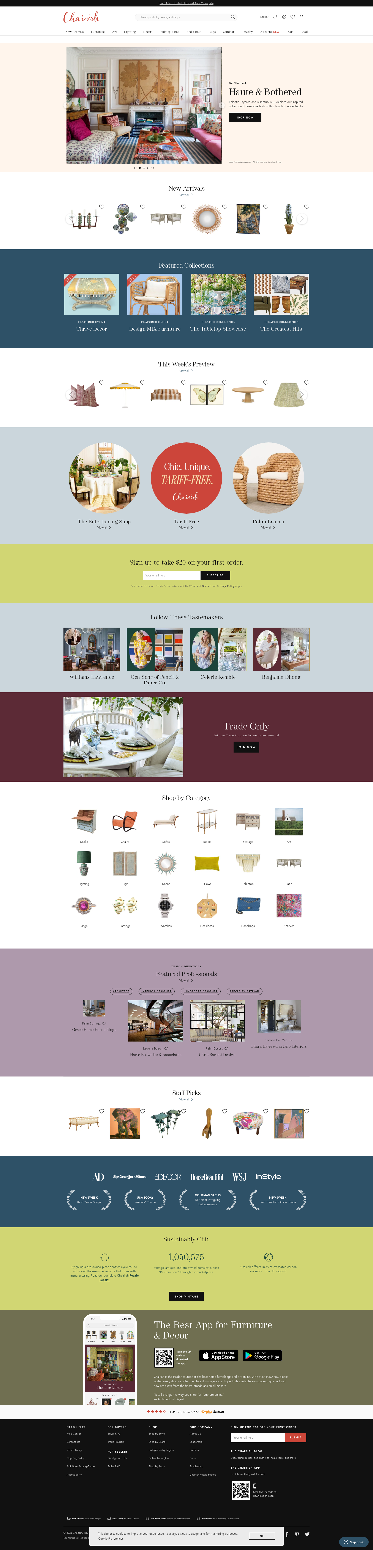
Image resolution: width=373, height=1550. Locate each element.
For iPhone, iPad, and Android (248, 1474)
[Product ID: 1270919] (207, 395)
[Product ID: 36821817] (289, 219)
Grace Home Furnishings (94, 1030)
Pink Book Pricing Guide (81, 1466)
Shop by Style (157, 1433)
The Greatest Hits (281, 329)
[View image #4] (148, 168)
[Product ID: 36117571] (166, 395)
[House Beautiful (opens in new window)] (207, 1176)
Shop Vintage (186, 1296)
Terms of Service (200, 586)
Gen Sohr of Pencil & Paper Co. (155, 680)
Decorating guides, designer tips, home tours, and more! (264, 1457)
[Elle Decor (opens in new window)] (168, 1176)
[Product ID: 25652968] (84, 395)
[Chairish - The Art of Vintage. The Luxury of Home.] (81, 17)
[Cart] (301, 17)
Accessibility (74, 1474)
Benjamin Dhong (281, 677)
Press (193, 1458)
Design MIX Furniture (154, 329)
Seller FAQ (114, 1466)
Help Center (74, 1433)
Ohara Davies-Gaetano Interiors (279, 1046)
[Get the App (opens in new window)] (164, 1358)
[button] (292, 17)
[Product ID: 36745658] (125, 219)
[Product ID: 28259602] (289, 395)
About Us (195, 1433)
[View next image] (222, 105)
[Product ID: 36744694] (207, 219)
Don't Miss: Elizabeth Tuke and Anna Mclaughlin (186, 3)
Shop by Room (157, 1466)
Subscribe (215, 575)
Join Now (246, 747)
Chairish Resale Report (203, 1474)
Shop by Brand (157, 1441)
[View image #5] (153, 168)
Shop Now (245, 117)
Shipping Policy (76, 1458)
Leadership (196, 1441)
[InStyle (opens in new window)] (268, 1176)
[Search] (233, 17)
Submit (295, 1437)
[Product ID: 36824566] (166, 219)
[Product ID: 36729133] (248, 219)
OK (262, 1536)
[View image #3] (144, 168)
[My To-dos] (275, 17)
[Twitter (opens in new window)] (307, 1533)
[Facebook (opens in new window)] (286, 1533)
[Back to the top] (364, 1527)
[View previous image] (66, 105)
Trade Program (116, 1441)
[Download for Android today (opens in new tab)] (262, 1355)
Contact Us (73, 1441)
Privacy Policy (226, 586)
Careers (194, 1450)
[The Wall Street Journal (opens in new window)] (239, 1176)
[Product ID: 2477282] (125, 395)
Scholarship (196, 1466)
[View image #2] (140, 168)
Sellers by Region (159, 1458)
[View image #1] (135, 168)
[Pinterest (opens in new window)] (297, 1533)
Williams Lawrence (92, 677)
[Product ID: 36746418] (84, 219)
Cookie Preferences (110, 1538)
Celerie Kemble (218, 677)
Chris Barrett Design (217, 1055)
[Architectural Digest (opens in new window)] (98, 1176)
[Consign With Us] (284, 17)
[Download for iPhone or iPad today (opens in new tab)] (218, 1355)
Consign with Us (117, 1458)
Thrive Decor (91, 329)
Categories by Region (161, 1450)
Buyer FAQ (114, 1433)
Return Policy (74, 1450)
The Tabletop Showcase (218, 329)
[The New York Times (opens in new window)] (129, 1176)
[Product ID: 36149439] (248, 395)
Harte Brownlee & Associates (156, 1055)
